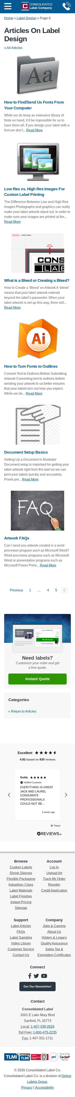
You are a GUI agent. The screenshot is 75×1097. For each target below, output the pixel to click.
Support (21, 920)
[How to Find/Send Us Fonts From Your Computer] (37, 75)
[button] (9, 795)
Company (54, 920)
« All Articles (13, 48)
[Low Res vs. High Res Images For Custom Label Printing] (37, 161)
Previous (16, 590)
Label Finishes (21, 896)
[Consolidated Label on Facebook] (29, 976)
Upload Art (54, 873)
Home (8, 18)
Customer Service (21, 949)
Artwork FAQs (16, 538)
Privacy (26, 1087)
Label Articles (21, 926)
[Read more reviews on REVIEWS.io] (49, 834)
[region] (37, 795)
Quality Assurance (54, 943)
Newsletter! (37, 986)
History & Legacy (54, 937)
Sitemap (21, 908)
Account (54, 861)
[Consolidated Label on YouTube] (44, 976)
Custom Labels (21, 867)
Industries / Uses (21, 884)
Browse (21, 861)
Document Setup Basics (26, 452)
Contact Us (21, 955)
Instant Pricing (20, 902)
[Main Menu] (7, 6)
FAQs (21, 931)
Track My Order (54, 879)
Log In (54, 867)
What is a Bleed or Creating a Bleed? (36, 280)
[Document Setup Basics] (37, 425)
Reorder (54, 884)
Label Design (26, 18)
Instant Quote (37, 679)
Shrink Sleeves (21, 873)
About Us (54, 931)
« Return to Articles (22, 711)
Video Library (21, 943)
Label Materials (21, 890)
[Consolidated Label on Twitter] (36, 976)
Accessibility (44, 1087)
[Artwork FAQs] (37, 511)
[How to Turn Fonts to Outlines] (37, 339)
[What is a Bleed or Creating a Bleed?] (37, 253)
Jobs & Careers (54, 926)
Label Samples (21, 937)
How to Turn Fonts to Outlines (31, 366)
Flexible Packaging (21, 879)
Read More (34, 130)
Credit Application (54, 890)
